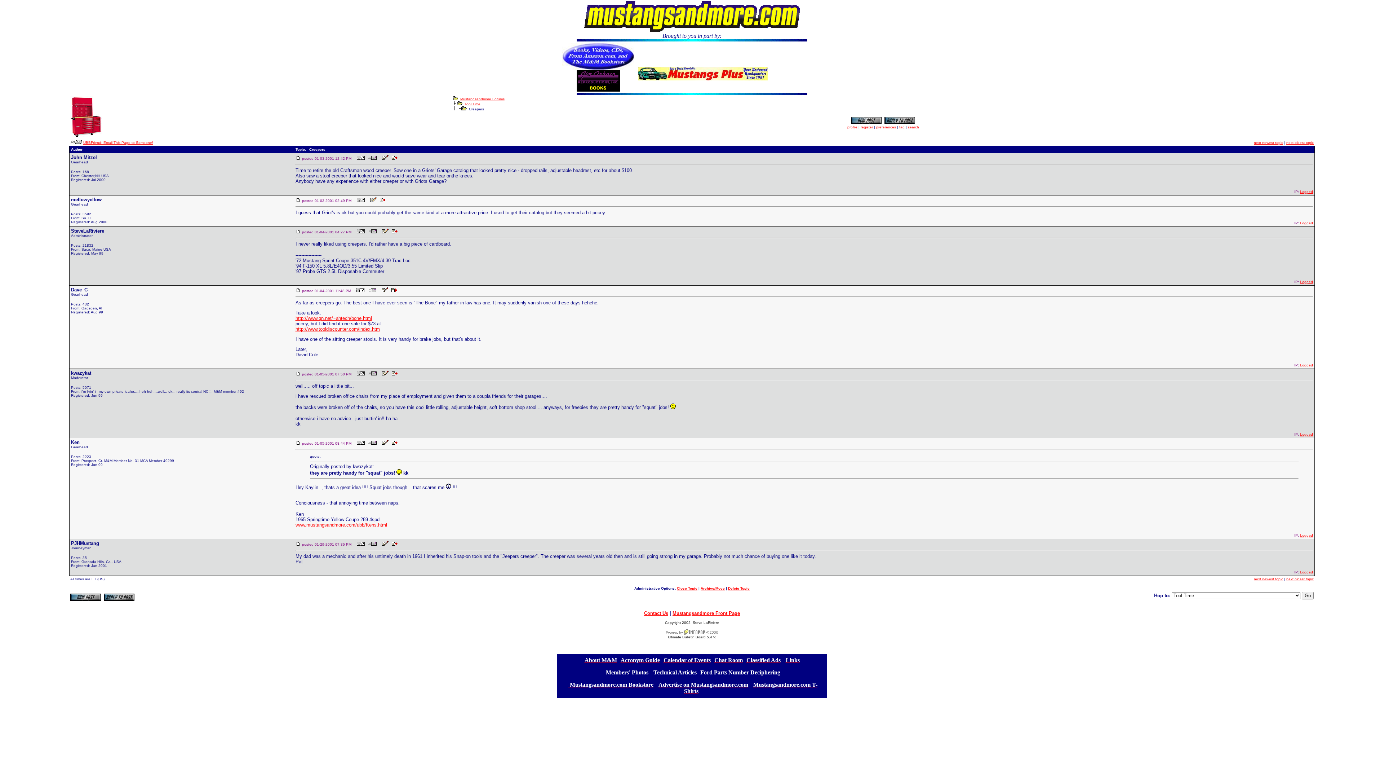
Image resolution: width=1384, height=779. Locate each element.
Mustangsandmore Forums (482, 99)
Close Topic (687, 588)
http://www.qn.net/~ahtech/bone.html (334, 318)
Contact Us (656, 613)
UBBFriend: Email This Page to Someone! (118, 143)
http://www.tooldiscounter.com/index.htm (338, 329)
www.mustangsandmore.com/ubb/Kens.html (341, 525)
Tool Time (472, 104)
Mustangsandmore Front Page (706, 613)
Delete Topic (739, 588)
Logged (1306, 192)
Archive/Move (713, 588)
